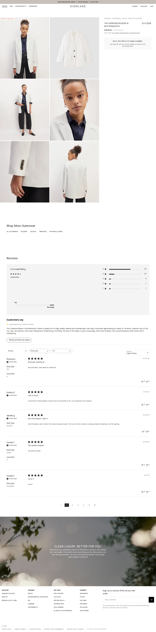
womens (107, 18)
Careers (31, 604)
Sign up (5, 597)
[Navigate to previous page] (61, 505)
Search (135, 6)
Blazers (24, 232)
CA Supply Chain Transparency (54, 629)
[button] (152, 6)
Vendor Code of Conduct (75, 629)
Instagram (84, 593)
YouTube (83, 600)
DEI (29, 600)
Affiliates (83, 607)
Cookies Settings (35, 629)
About (30, 593)
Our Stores (84, 611)
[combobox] (17, 352)
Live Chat (57, 597)
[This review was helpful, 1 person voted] (143, 431)
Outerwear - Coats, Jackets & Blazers (127, 18)
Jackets (33, 232)
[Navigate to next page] (95, 505)
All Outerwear (12, 232)
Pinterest (83, 604)
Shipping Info (59, 604)
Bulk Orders (58, 607)
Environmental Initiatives (38, 597)
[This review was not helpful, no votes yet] (147, 381)
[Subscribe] (151, 600)
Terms (125, 608)
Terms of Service (20, 629)
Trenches (43, 232)
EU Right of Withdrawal (63, 611)
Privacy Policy (115, 608)
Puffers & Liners (55, 232)
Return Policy (59, 600)
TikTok (82, 597)
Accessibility (33, 607)
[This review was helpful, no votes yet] (142, 381)
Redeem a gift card (9, 600)
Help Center (58, 593)
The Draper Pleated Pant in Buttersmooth (126, 33)
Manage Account (8, 593)
